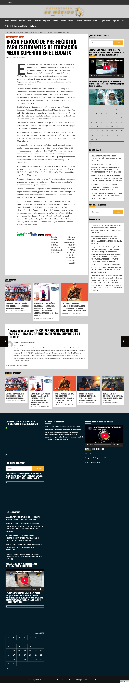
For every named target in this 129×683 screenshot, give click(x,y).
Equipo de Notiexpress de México (16, 26)
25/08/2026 (19, 311)
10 (97, 126)
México (36, 298)
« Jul (90, 144)
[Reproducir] (92, 76)
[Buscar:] (102, 42)
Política (55, 20)
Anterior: (57, 245)
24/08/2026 (47, 318)
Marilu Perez (11, 311)
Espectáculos (105, 20)
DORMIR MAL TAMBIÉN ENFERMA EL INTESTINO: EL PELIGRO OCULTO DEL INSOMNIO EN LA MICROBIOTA (104, 187)
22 (122, 131)
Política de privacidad (92, 462)
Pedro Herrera (12, 57)
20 (112, 131)
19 (107, 131)
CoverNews (85, 680)
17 (97, 131)
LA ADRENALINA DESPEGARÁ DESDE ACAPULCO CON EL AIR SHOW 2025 (106, 241)
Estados (22, 20)
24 (97, 135)
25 (102, 135)
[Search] (123, 20)
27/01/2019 (21, 57)
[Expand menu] (37, 26)
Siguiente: (69, 250)
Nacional (14, 20)
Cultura (95, 20)
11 (102, 126)
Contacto (33, 26)
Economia (87, 20)
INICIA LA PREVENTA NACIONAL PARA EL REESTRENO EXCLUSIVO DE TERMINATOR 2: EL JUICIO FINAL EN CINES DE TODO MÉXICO (74, 307)
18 (102, 131)
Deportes (115, 20)
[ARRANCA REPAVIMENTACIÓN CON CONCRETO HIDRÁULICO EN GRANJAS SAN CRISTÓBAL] (18, 292)
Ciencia (70, 20)
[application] (106, 68)
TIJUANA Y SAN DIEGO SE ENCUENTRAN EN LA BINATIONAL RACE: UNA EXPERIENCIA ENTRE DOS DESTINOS (106, 196)
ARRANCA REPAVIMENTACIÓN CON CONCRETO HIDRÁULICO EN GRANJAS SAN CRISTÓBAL (17, 306)
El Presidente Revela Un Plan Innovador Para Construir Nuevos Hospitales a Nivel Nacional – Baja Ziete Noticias (106, 278)
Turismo (63, 20)
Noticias (21, 37)
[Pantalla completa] (122, 76)
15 (122, 126)
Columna (79, 20)
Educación (37, 20)
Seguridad (46, 20)
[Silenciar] (118, 76)
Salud (29, 20)
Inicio (7, 20)
